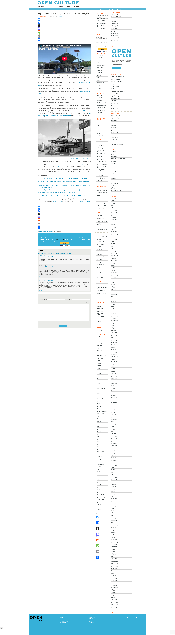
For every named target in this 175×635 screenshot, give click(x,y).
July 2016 (113, 405)
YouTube (99, 509)
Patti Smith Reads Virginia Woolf (118, 83)
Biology (98, 59)
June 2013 (113, 469)
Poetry (98, 461)
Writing (98, 506)
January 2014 (114, 457)
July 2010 (113, 529)
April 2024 (113, 246)
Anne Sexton (114, 105)
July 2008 (113, 570)
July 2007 (113, 590)
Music (98, 446)
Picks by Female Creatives (117, 144)
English (98, 125)
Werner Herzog (114, 180)
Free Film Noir (100, 97)
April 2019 (113, 349)
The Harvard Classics (101, 145)
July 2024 (113, 241)
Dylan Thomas (114, 103)
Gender (98, 401)
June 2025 (113, 222)
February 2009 (114, 558)
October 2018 (114, 359)
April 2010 (113, 534)
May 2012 (113, 491)
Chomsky (99, 177)
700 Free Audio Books (102, 189)
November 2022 (114, 275)
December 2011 (114, 500)
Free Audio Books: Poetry (102, 192)
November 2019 (114, 337)
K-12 (98, 419)
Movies (90, 621)
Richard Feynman (115, 18)
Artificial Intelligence (101, 355)
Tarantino (113, 173)
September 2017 (114, 381)
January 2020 (114, 334)
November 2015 (114, 419)
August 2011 (114, 506)
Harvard (99, 406)
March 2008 (113, 577)
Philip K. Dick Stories (101, 147)
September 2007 (114, 587)
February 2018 (114, 373)
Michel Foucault (114, 14)
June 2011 (113, 510)
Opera (98, 453)
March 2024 (113, 248)
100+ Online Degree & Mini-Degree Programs (102, 18)
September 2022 (114, 279)
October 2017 (114, 380)
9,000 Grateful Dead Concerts (101, 294)
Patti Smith (113, 122)
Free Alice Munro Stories (102, 161)
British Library (100, 254)
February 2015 (114, 435)
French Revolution (101, 257)
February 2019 (114, 352)
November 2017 (114, 378)
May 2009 (113, 553)
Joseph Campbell (115, 19)
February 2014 (114, 455)
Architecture (99, 350)
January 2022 (114, 292)
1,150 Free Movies (101, 20)
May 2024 (113, 245)
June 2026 (113, 202)
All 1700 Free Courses (101, 88)
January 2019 (114, 354)
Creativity (99, 373)
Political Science (100, 82)
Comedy (99, 368)
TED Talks (99, 484)
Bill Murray (113, 88)
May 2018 (113, 368)
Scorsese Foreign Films (116, 190)
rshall (51, 198)
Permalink (49, 231)
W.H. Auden (113, 130)
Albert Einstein (114, 84)
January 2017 (114, 395)
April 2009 (113, 554)
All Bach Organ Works (102, 284)
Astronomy (99, 57)
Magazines (99, 433)
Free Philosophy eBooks (102, 143)
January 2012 (114, 498)
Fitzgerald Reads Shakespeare (118, 91)
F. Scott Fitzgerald (115, 118)
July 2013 (113, 467)
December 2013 (114, 459)
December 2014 (114, 438)
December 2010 (114, 520)
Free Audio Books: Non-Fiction (102, 194)
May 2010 (113, 532)
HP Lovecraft (99, 158)
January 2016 (114, 416)
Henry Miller (113, 125)
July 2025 (113, 221)
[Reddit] (64, 31)
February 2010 (114, 537)
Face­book (88, 201)
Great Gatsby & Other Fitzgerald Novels (101, 155)
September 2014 (114, 443)
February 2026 (114, 209)
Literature (99, 75)
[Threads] (64, 25)
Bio (60, 625)
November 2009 (114, 542)
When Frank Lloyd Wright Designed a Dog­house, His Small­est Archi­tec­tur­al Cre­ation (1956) (61, 195)
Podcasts (99, 459)
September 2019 (114, 340)
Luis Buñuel (113, 185)
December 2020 (114, 315)
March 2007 (113, 597)
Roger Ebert (113, 187)
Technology (99, 482)
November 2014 (114, 440)
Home (61, 617)
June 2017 (113, 387)
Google (98, 403)
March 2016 (113, 412)
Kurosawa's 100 (114, 171)
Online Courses (100, 451)
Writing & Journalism (101, 87)
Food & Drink (100, 398)
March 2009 (113, 556)
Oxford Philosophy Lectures (117, 42)
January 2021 (114, 313)
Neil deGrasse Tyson (115, 115)
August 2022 (114, 280)
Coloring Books (100, 277)
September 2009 (114, 546)
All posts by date (100, 330)
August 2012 (114, 486)
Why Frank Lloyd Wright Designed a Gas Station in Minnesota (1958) (63, 14)
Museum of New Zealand (102, 269)
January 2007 (114, 601)
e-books (99, 383)
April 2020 (113, 328)
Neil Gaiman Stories (101, 148)
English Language (101, 388)
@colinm (77, 201)
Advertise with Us (64, 620)
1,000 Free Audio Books (102, 22)
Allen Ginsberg (114, 120)
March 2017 (113, 392)
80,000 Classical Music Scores (102, 288)
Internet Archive (100, 413)
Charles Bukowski (115, 86)
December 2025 (114, 212)
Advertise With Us (116, 67)
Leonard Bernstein (115, 26)
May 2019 (113, 347)
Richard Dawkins (115, 28)
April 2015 (113, 431)
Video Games (100, 501)
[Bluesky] (64, 19)
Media (98, 438)
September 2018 (114, 361)
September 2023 (114, 258)
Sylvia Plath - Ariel (115, 78)
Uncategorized (100, 494)
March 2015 (113, 433)
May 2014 (113, 450)
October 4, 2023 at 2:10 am (46, 280)
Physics (98, 80)
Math (98, 77)
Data (98, 378)
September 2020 (114, 320)
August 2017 (114, 383)
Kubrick (112, 169)
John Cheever (114, 107)
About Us (62, 619)
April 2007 (113, 595)
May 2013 (113, 470)
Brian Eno (113, 123)
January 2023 (114, 272)
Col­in (46, 198)
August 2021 (114, 301)
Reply (40, 263)
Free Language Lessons (102, 221)
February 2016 (114, 414)
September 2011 (114, 505)
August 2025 (114, 219)
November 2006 (114, 604)
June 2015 (113, 428)
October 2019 (114, 339)
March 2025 (113, 227)
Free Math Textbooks (101, 208)
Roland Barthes (114, 35)
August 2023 (114, 260)
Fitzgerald (99, 306)
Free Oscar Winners (101, 113)
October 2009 (114, 544)
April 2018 (113, 369)
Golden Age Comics (101, 178)
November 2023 (114, 255)
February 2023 (114, 270)
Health (98, 408)
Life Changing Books (101, 182)
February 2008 (114, 578)
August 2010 (114, 527)
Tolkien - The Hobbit (115, 96)
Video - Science (100, 499)
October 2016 (114, 400)
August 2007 (114, 589)
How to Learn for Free (102, 411)
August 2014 (114, 445)
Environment (99, 72)
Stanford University (101, 252)
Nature (98, 448)
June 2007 (113, 592)
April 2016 (113, 411)
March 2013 (113, 474)
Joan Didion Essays (101, 169)
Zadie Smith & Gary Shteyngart (118, 158)
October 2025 (114, 215)
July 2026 (113, 200)
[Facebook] (64, 22)
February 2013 (114, 476)
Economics (99, 68)
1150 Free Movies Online (102, 95)
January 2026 (114, 210)
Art (97, 353)
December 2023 (114, 253)
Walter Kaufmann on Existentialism (119, 31)
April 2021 (113, 308)
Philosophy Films (115, 192)
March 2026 (113, 207)
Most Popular (100, 443)
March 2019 (113, 351)
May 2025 (113, 224)
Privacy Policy (63, 622)
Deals (98, 380)
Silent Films (99, 99)
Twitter (98, 491)
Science (98, 476)
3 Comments (59, 16)
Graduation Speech (101, 405)
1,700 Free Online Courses (102, 15)
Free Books (99, 215)
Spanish (98, 133)
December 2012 (114, 479)
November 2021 (114, 296)
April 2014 (113, 452)
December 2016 (114, 397)
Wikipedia (99, 504)
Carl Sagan (113, 21)
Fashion (98, 393)
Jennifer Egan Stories (101, 163)
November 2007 (114, 583)
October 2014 (114, 441)
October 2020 (114, 318)
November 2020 (114, 316)
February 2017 (114, 393)
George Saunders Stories (102, 164)
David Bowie (114, 135)
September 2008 (114, 566)
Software (99, 477)
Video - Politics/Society (102, 497)
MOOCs (98, 441)
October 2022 (114, 277)
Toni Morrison (100, 314)
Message (87, 302)
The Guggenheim (100, 244)
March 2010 (113, 536)
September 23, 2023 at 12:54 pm (47, 257)
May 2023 (113, 265)
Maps (98, 434)
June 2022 (113, 284)
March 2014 (113, 453)
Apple (98, 347)
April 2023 (113, 267)
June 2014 (113, 448)
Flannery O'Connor (115, 95)
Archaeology (100, 348)
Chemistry (99, 62)
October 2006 (114, 606)
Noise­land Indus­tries (79, 164)
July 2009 (113, 549)
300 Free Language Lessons (101, 29)
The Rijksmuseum (101, 241)
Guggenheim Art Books (102, 261)
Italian (98, 130)
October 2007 (114, 585)
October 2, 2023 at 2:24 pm (46, 266)
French (98, 127)
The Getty (99, 239)
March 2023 (113, 269)
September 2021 (114, 299)
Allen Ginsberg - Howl (116, 98)
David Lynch (113, 178)
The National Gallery (101, 247)
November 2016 (114, 399)
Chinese (98, 123)
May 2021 (113, 306)
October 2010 (114, 524)
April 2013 (113, 472)
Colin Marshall (42, 231)
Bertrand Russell (114, 40)
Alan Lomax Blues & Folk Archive (102, 297)
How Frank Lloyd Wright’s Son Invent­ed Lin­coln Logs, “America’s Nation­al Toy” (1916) (60, 190)
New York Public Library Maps (102, 266)
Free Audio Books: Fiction (102, 190)
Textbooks (91, 623)
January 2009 (114, 560)
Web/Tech (99, 502)
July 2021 (113, 303)
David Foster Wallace (116, 108)
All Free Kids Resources (102, 229)
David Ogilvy (99, 319)
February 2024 (114, 250)
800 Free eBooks (100, 25)
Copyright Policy (64, 621)
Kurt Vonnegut (100, 313)
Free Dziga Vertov (101, 112)
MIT (98, 439)
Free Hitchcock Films (101, 105)
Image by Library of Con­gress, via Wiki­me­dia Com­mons (80, 158)
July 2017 (113, 385)
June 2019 (113, 346)
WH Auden (113, 151)
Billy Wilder (99, 323)
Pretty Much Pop (100, 464)
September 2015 (114, 423)
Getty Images (100, 259)
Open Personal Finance (102, 336)
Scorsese (113, 175)
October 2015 (114, 421)
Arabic (98, 122)
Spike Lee (113, 159)
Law (98, 424)
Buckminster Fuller (115, 30)
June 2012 (113, 489)
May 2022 (113, 286)
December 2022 (114, 274)
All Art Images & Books (102, 236)
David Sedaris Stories (101, 173)
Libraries (99, 428)
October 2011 (114, 503)
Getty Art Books (100, 264)
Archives (99, 352)
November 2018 (114, 358)
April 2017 (113, 390)
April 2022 (113, 287)
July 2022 (113, 282)
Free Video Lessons (101, 216)
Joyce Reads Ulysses (115, 79)
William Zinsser (100, 311)
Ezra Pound (113, 102)
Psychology (99, 83)
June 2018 (113, 366)
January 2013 (114, 477)
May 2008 (113, 573)
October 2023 (114, 257)
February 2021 (114, 311)
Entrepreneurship (101, 390)
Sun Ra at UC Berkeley (116, 16)
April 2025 (113, 226)
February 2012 (114, 496)
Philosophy (99, 78)
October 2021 (114, 298)
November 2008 (114, 563)
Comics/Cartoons (101, 370)
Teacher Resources (101, 226)
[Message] (64, 33)
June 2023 (113, 263)
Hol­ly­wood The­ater (61, 166)
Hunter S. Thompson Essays (101, 167)
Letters (98, 426)
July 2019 (113, 344)
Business (99, 60)
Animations (99, 104)
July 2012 (113, 488)
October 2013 (114, 462)
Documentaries (100, 100)
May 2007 (113, 594)
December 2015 (114, 417)
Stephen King (100, 175)
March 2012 (113, 494)
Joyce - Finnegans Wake (116, 81)
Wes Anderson (114, 183)
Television (99, 486)
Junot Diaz (113, 163)
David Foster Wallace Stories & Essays (101, 151)
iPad (98, 414)
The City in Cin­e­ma (57, 201)
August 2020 (114, 322)
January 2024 (114, 251)
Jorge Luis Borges (115, 25)
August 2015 (114, 424)
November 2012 (114, 481)
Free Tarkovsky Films (101, 110)
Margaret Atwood (101, 318)
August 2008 (114, 568)
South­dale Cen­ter (81, 110)
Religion (98, 85)
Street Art (99, 270)
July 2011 (113, 508)
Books (98, 361)
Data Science (100, 67)
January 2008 (114, 580)
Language (99, 421)
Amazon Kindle (100, 343)
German (98, 128)
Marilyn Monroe (114, 141)
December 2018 (114, 356)
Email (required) (42, 299)
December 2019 (114, 335)
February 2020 (114, 332)
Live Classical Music (101, 292)
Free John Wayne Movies (102, 108)
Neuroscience (100, 449)
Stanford (99, 481)
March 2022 (113, 289)
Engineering (99, 70)
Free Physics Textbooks (102, 203)
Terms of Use (63, 623)
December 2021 (114, 294)
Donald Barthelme (115, 132)
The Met (98, 238)
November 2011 (114, 501)
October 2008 (114, 565)
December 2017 (114, 376)
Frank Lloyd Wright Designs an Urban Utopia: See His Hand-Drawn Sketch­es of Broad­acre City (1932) (64, 178)
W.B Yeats (113, 100)
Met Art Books (100, 262)
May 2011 (113, 512)
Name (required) (68, 299)
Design (98, 381)
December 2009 (114, 541)
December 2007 (114, 582)
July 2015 (113, 426)
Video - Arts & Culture (102, 496)
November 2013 (114, 460)
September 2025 (114, 217)
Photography (100, 456)
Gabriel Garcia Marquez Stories (102, 171)
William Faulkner (115, 93)
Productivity (99, 466)
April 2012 (113, 493)
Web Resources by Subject (101, 219)
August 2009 (114, 548)
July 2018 (113, 364)
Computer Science (101, 65)
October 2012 (114, 482)
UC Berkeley (99, 492)
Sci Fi (98, 474)
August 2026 (114, 198)
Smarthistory (100, 272)
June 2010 (113, 530)
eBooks (91, 625)
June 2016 (113, 407)
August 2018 (114, 363)
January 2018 (114, 375)
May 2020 (113, 327)
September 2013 (114, 464)
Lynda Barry (113, 161)
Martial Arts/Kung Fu (101, 102)
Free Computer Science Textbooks (102, 206)
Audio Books (100, 358)
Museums (99, 444)
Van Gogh (99, 275)
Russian (98, 132)
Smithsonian (99, 243)
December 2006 (114, 602)
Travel (98, 489)
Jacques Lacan (114, 33)
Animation (99, 345)
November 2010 (114, 522)
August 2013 (114, 465)
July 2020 (113, 323)
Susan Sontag (114, 188)
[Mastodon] (64, 28)
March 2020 (113, 330)
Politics (98, 463)
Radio (98, 469)
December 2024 (114, 233)
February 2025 (114, 229)
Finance (98, 396)
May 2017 (113, 388)
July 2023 (113, 262)
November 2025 (114, 214)
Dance (98, 376)
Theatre (98, 487)
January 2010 (114, 539)
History (45, 16)
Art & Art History (100, 55)
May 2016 (113, 409)
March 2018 (113, 371)
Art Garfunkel (114, 139)
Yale (98, 507)
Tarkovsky (113, 176)
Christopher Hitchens (115, 127)
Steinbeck (99, 321)
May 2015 (113, 429)
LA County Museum (101, 251)
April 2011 (113, 513)
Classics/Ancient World (102, 64)
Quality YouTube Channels (100, 224)
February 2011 (114, 517)
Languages (91, 622)
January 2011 (114, 518)
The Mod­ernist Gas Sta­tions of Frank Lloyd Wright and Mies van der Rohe (57, 192)
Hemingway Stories (101, 153)
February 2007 (114, 599)
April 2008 (113, 575)
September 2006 (114, 607)
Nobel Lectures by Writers (116, 37)
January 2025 (114, 231)
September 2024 (114, 238)
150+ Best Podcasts (101, 23)
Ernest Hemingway (115, 117)
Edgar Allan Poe (100, 159)
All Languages (100, 135)
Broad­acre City (68, 79)
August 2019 (114, 342)
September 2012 (114, 484)
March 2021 (113, 310)
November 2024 (114, 234)
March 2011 (113, 515)
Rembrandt (99, 274)
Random (99, 471)
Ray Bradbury (100, 309)
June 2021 (113, 304)
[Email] (64, 36)
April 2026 (113, 205)
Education (99, 386)
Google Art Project (101, 256)
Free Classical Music (101, 290)
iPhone (98, 416)
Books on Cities (54, 199)
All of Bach (99, 285)
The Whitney (99, 249)
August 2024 (114, 239)
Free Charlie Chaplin (101, 107)
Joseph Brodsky (114, 129)
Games (98, 400)
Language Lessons (101, 423)
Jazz (98, 418)
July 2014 (113, 447)
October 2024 (114, 236)
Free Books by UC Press (102, 180)
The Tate (99, 246)
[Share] (64, 39)
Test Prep (99, 227)
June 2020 (113, 325)
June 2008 (113, 571)
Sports (98, 479)
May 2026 (113, 203)
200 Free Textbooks (101, 26)
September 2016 (114, 402)
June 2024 (113, 243)
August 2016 (114, 404)
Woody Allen (114, 181)
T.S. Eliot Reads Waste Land (117, 76)
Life (98, 429)
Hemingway (99, 305)
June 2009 (113, 551)
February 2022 (114, 291)
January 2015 (114, 436)
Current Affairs (100, 375)
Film (98, 395)
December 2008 (114, 561)
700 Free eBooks (100, 142)
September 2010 (114, 525)
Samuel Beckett (114, 137)
